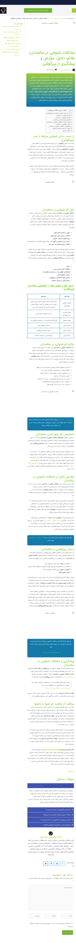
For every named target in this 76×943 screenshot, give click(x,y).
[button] (38, 10)
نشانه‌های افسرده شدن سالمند (51, 652)
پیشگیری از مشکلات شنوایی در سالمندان (60, 126)
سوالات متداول (67, 131)
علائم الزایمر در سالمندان (36, 537)
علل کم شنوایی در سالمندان (63, 115)
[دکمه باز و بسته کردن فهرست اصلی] (74, 10)
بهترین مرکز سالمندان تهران (51, 750)
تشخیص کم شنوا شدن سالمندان (62, 120)
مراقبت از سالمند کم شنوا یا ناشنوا (62, 128)
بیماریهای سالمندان (53, 18)
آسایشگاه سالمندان (68, 677)
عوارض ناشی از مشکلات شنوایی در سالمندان (59, 122)
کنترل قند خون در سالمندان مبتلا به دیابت (57, 688)
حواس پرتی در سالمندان (65, 420)
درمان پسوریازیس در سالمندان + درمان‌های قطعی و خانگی (10, 52)
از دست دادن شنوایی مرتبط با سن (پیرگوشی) (59, 113)
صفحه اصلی (63, 18)
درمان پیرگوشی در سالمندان (63, 124)
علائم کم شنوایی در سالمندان (63, 118)
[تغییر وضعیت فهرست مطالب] (69, 110)
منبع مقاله (71, 771)
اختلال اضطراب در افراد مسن (52, 520)
